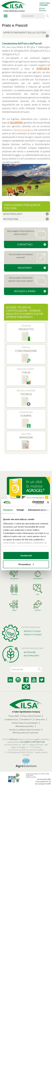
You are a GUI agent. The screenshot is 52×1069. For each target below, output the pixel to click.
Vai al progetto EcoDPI (43, 784)
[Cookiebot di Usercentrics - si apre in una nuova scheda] (33, 502)
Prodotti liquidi (33, 634)
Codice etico (39, 719)
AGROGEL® (42, 68)
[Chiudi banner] (48, 502)
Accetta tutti (26, 555)
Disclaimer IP (26, 719)
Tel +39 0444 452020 (17, 750)
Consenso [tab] (8, 510)
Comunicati (26, 414)
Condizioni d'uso (11, 719)
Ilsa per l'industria (30, 627)
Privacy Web (13, 716)
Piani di (26, 349)
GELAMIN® (16, 122)
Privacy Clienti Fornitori (31, 716)
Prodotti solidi (32, 631)
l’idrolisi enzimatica (23, 129)
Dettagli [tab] (20, 510)
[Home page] (14, 6)
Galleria (26, 436)
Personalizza (25, 564)
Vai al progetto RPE (44, 779)
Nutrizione (30, 652)
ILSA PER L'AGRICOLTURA (32, 648)
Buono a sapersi (26, 392)
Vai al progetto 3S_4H (43, 781)
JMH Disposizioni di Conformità (25, 732)
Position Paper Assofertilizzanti (25, 723)
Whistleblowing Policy (24, 726)
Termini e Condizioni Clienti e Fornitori (24, 730)
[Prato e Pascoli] (26, 180)
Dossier (26, 327)
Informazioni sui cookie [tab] (39, 510)
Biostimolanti (31, 655)
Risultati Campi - (26, 371)
